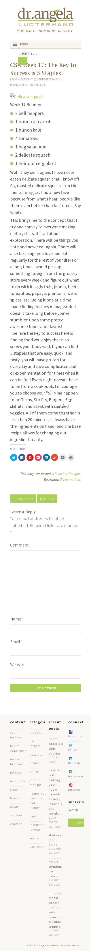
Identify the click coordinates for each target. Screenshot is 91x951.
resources (17, 781)
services (16, 815)
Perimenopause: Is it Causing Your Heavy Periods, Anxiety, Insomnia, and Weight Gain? (61, 794)
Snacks (35, 838)
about (14, 807)
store (14, 790)
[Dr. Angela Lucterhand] (45, 16)
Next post (47, 498)
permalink (72, 479)
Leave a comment (21, 79)
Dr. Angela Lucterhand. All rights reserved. (58, 945)
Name (17, 619)
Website (17, 664)
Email (16, 641)
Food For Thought (67, 473)
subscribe (77, 802)
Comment (19, 545)
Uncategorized (40, 847)
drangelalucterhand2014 (27, 85)
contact (16, 824)
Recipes (15, 772)
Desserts (36, 755)
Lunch (34, 816)
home (14, 798)
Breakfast (37, 733)
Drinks (34, 772)
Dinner (34, 763)
